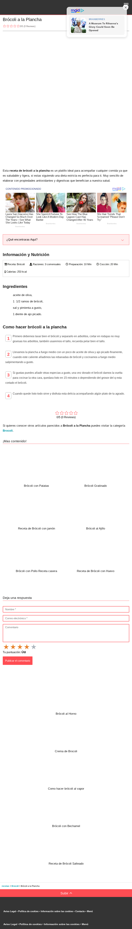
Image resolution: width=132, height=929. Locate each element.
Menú (90, 911)
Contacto (80, 911)
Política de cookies (28, 911)
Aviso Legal (9, 911)
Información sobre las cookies (57, 911)
